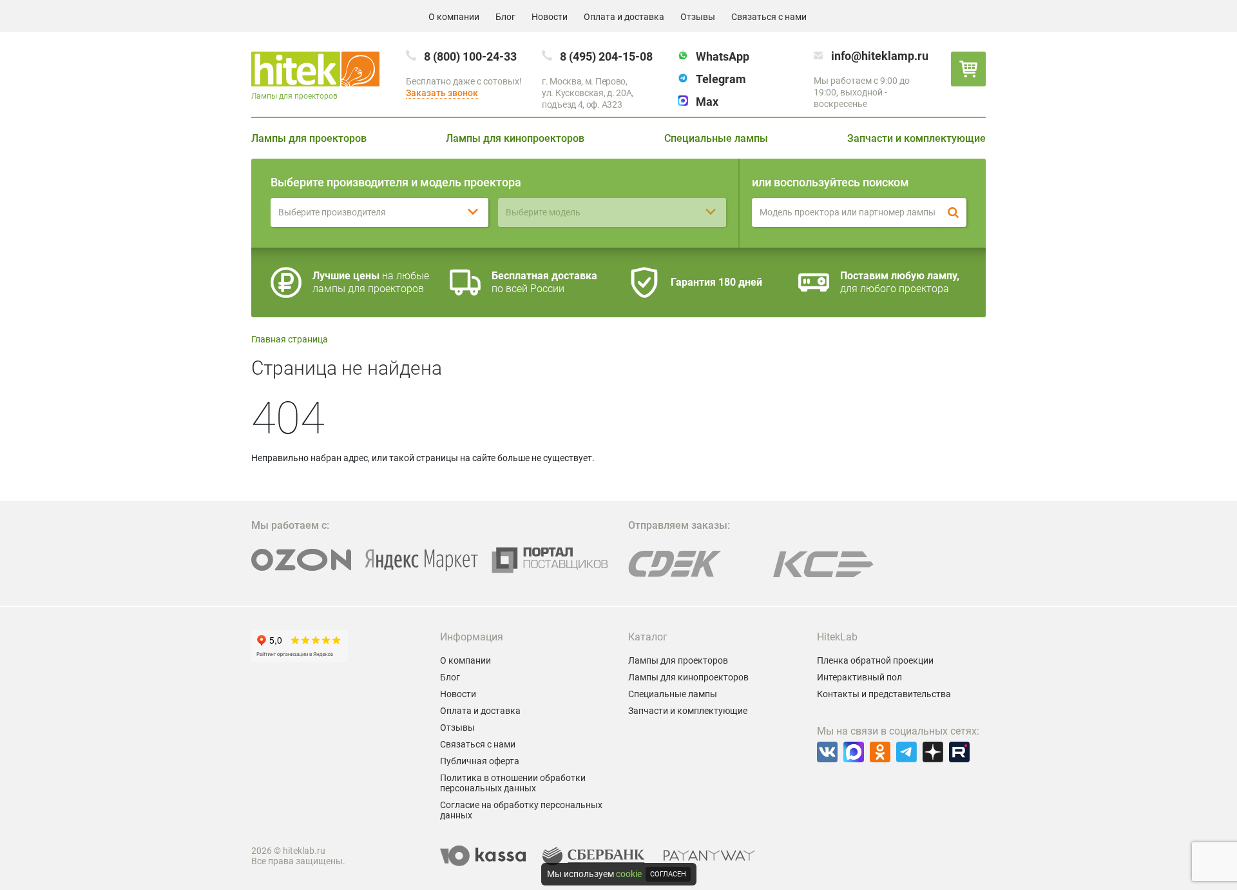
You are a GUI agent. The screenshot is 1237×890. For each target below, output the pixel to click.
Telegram (721, 79)
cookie (629, 874)
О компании (453, 17)
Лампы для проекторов (309, 138)
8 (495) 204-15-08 (606, 56)
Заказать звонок (442, 93)
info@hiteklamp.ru (879, 56)
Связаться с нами (769, 17)
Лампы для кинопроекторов (515, 138)
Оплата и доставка (624, 17)
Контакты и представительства (884, 694)
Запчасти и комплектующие (916, 138)
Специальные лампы (716, 138)
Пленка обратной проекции (875, 660)
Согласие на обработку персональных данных (521, 810)
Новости (550, 17)
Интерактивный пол (859, 677)
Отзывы (697, 17)
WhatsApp (722, 56)
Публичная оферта (479, 761)
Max (707, 101)
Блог (505, 17)
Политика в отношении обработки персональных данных (513, 783)
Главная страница (289, 339)
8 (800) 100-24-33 (470, 56)
